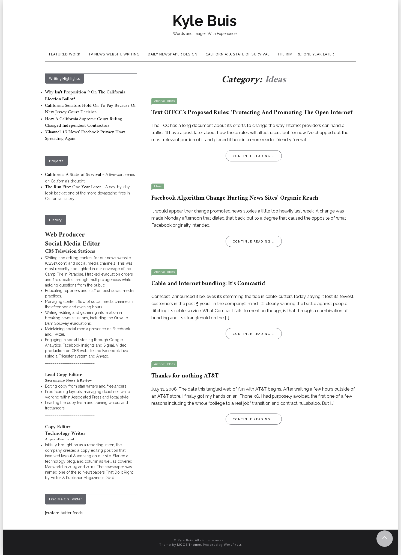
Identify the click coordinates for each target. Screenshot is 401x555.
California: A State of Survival (238, 54)
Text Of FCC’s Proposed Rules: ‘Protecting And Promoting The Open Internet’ (252, 112)
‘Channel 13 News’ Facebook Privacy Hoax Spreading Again (85, 135)
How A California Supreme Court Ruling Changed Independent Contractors (83, 122)
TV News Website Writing (114, 54)
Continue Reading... (254, 156)
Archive (159, 101)
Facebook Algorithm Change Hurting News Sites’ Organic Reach (234, 198)
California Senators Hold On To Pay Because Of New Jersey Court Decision (90, 109)
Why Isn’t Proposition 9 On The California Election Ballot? (85, 95)
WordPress (233, 544)
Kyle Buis (204, 20)
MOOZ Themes (189, 544)
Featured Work (64, 54)
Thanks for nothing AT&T (184, 376)
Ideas (171, 101)
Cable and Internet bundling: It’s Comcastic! (208, 283)
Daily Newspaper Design (172, 54)
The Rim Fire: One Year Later (306, 54)
